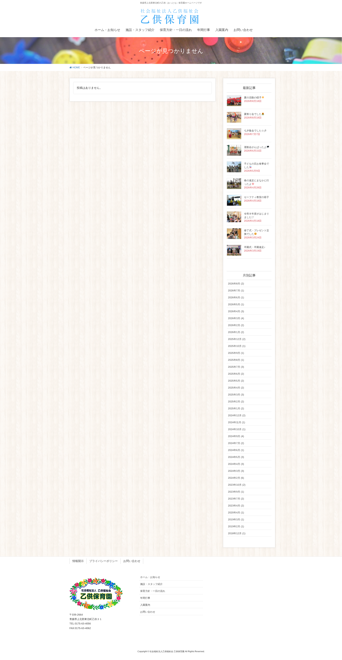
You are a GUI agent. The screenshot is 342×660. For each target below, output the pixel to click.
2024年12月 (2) (236, 415)
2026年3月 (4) (236, 318)
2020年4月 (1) (236, 512)
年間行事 (145, 597)
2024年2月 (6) (236, 477)
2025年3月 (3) (236, 394)
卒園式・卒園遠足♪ (254, 247)
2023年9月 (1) (236, 491)
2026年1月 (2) (236, 332)
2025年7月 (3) (236, 366)
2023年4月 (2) (236, 505)
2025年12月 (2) (236, 339)
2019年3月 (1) (236, 519)
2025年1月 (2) (236, 408)
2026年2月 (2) (236, 325)
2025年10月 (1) (236, 346)
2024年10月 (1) (236, 429)
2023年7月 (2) (236, 498)
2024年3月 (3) (236, 470)
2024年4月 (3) (236, 464)
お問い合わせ (131, 561)
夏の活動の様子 (252, 97)
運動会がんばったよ (255, 147)
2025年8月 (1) (236, 359)
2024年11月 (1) (236, 422)
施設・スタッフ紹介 (151, 584)
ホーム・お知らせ (150, 577)
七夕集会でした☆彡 (255, 130)
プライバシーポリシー (103, 561)
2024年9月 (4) (236, 436)
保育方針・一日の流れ (152, 591)
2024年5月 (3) (236, 457)
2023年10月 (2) (236, 484)
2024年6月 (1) (236, 450)
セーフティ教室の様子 (256, 197)
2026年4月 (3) (236, 311)
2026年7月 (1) (236, 290)
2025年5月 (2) (236, 380)
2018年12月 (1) (236, 533)
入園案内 (145, 604)
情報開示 (78, 561)
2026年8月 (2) (236, 283)
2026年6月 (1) (236, 297)
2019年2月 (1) (236, 526)
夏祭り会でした (252, 114)
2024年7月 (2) (236, 443)
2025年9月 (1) (236, 353)
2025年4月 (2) (236, 387)
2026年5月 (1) (236, 304)
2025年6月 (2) (236, 373)
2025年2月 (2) (236, 401)
